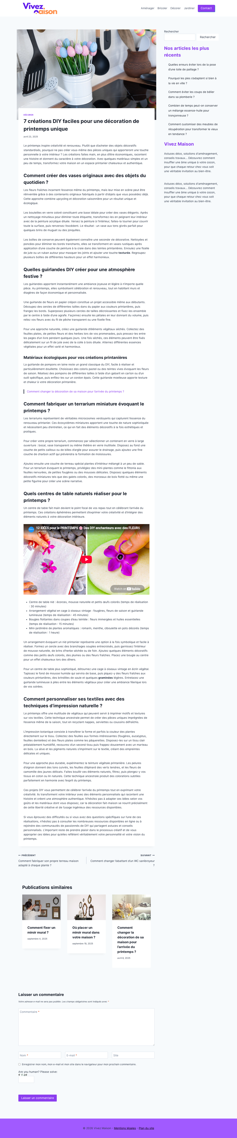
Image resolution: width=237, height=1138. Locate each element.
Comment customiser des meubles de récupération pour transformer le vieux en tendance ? (193, 129)
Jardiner (189, 8)
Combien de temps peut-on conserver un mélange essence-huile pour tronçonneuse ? (193, 110)
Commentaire (30, 1011)
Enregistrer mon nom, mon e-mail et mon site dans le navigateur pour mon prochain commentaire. (79, 1064)
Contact (206, 8)
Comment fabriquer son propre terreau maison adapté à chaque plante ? (48, 860)
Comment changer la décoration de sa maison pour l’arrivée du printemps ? (75, 391)
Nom (24, 1055)
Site (115, 1055)
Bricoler (162, 8)
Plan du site (146, 1128)
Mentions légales (125, 1128)
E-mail (72, 1055)
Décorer (175, 8)
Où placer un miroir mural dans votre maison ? (85, 932)
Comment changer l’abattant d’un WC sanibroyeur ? (122, 860)
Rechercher (171, 31)
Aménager (147, 8)
